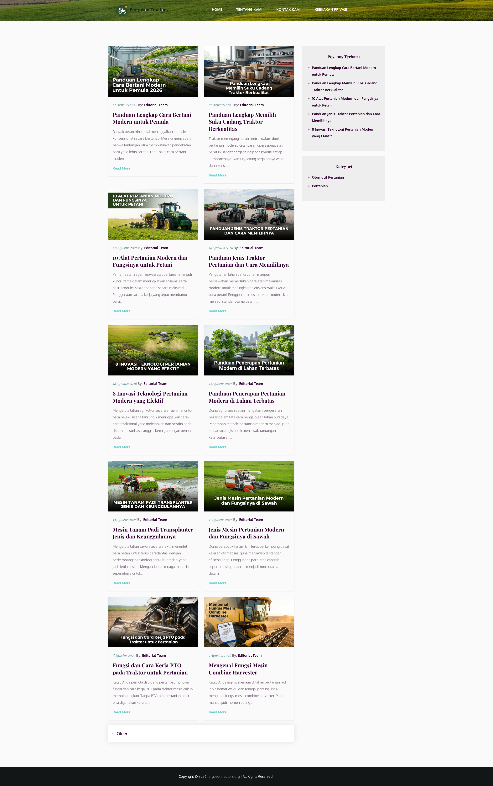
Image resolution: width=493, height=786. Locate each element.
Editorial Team (156, 105)
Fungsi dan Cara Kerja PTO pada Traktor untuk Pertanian (150, 669)
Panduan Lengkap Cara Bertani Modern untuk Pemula (152, 118)
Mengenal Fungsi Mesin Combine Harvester (238, 669)
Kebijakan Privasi (331, 9)
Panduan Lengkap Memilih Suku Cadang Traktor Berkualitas (242, 121)
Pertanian (320, 186)
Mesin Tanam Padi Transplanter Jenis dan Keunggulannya (153, 533)
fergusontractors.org (223, 776)
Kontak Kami (288, 9)
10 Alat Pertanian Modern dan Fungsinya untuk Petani (150, 261)
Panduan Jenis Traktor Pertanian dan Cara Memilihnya (249, 261)
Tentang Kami (249, 9)
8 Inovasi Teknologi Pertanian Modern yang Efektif (150, 397)
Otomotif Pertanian (328, 177)
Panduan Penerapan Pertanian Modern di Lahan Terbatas (247, 397)
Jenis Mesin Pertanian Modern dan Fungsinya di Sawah (246, 533)
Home (217, 9)
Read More (121, 168)
